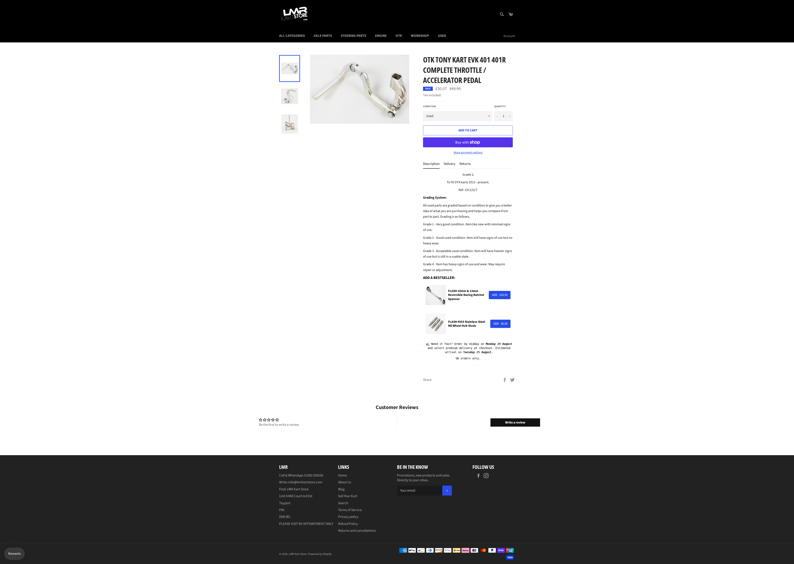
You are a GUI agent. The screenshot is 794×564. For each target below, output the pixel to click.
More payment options (468, 153)
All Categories (292, 35)
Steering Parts (353, 35)
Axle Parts (323, 35)
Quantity (500, 106)
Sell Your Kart (347, 496)
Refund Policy (348, 523)
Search (343, 503)
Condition (429, 106)
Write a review (515, 422)
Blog (341, 489)
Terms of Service (350, 510)
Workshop (420, 35)
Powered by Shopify (320, 554)
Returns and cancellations (357, 530)
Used (442, 35)
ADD (499, 295)
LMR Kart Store (298, 554)
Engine (381, 35)
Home (342, 475)
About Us (344, 482)
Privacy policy (348, 516)
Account (509, 36)
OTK (399, 35)
